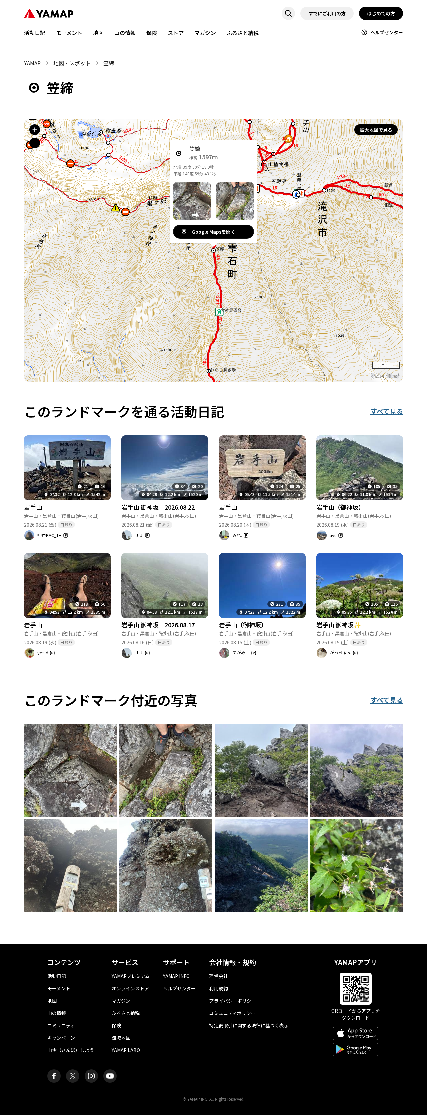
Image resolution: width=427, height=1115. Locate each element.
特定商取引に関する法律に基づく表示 (249, 1025)
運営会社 (218, 976)
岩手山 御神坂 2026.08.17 (158, 624)
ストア (176, 33)
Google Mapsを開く (213, 231)
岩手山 (33, 507)
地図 (98, 33)
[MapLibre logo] (385, 376)
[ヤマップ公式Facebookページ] (54, 1076)
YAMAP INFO (176, 976)
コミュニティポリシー (232, 1013)
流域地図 (121, 1037)
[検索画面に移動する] (288, 13)
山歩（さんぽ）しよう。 (72, 1050)
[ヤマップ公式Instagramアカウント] (91, 1076)
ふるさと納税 (243, 33)
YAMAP (32, 63)
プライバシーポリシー (232, 1000)
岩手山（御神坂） (340, 507)
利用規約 (218, 988)
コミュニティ (61, 1025)
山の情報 (125, 33)
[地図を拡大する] (34, 129)
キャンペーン (61, 1037)
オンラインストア (130, 988)
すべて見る (386, 411)
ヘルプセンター (386, 32)
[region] (213, 250)
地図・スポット (72, 63)
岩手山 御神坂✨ (338, 624)
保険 (151, 33)
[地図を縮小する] (34, 143)
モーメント (69, 33)
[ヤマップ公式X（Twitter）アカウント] (72, 1076)
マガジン (205, 33)
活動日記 (34, 33)
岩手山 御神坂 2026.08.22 (158, 507)
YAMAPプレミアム (131, 976)
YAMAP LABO (126, 1050)
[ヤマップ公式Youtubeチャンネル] (110, 1076)
